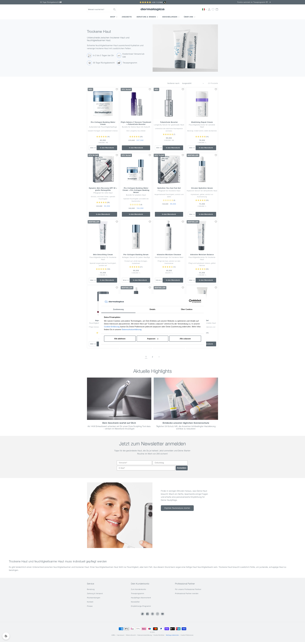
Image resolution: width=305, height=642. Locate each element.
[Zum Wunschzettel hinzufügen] (116, 89)
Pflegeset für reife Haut (102, 193)
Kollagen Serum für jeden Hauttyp (136, 257)
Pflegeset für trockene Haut (169, 191)
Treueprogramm (137, 593)
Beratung (91, 589)
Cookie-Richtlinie (158, 635)
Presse (90, 606)
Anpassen (151, 339)
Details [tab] (152, 309)
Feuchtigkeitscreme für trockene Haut (103, 258)
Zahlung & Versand (95, 593)
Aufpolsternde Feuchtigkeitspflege (103, 127)
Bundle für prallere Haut (136, 195)
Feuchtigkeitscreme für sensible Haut (202, 126)
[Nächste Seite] (159, 356)
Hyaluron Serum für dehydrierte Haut (202, 191)
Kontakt (90, 602)
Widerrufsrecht (131, 635)
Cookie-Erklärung (112, 327)
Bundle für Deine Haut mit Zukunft (136, 127)
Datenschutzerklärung (132, 329)
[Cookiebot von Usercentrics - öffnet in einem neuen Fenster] (190, 301)
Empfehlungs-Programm (141, 606)
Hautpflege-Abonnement (141, 598)
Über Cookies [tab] (186, 309)
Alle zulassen (185, 339)
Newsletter (135, 602)
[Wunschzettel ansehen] (213, 9)
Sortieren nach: (173, 83)
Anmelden (181, 468)
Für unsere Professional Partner (188, 589)
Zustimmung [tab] (118, 309)
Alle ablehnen (119, 339)
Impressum (120, 635)
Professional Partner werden (186, 593)
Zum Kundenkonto (138, 589)
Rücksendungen (93, 598)
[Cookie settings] (6, 636)
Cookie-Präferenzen (187, 635)
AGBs (113, 635)
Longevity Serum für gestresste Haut (169, 125)
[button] (102, 9)
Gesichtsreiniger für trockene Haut (169, 257)
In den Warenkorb (107, 148)
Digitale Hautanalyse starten (177, 508)
